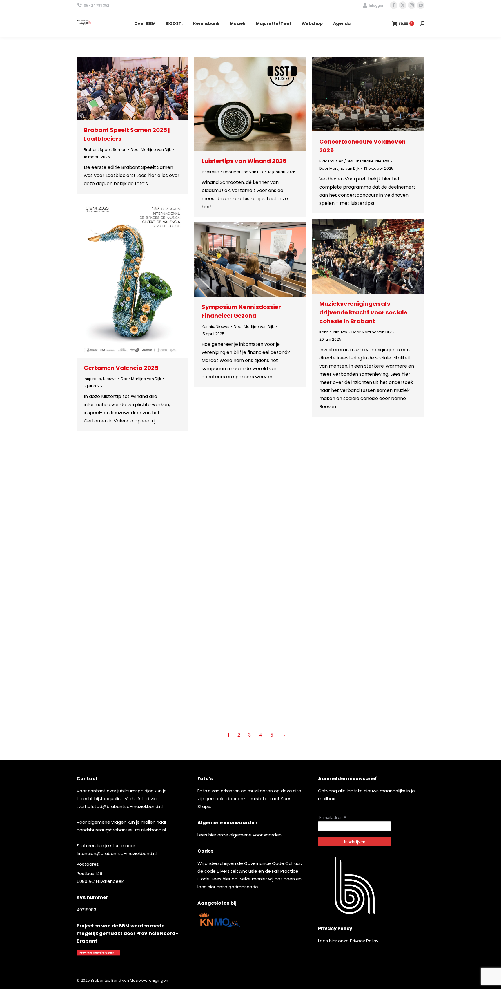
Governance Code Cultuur (272, 863)
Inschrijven (354, 842)
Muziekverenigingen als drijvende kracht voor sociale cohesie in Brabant (363, 312)
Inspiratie (210, 172)
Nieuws (382, 161)
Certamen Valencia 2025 (121, 368)
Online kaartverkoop (350, 507)
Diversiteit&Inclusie (237, 871)
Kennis (325, 332)
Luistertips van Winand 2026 (244, 161)
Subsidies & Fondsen (250, 497)
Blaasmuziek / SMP (337, 161)
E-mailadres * (332, 817)
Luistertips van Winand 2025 (244, 660)
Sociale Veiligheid (110, 490)
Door (151, 149)
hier (212, 835)
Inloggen (376, 5)
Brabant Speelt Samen (105, 149)
